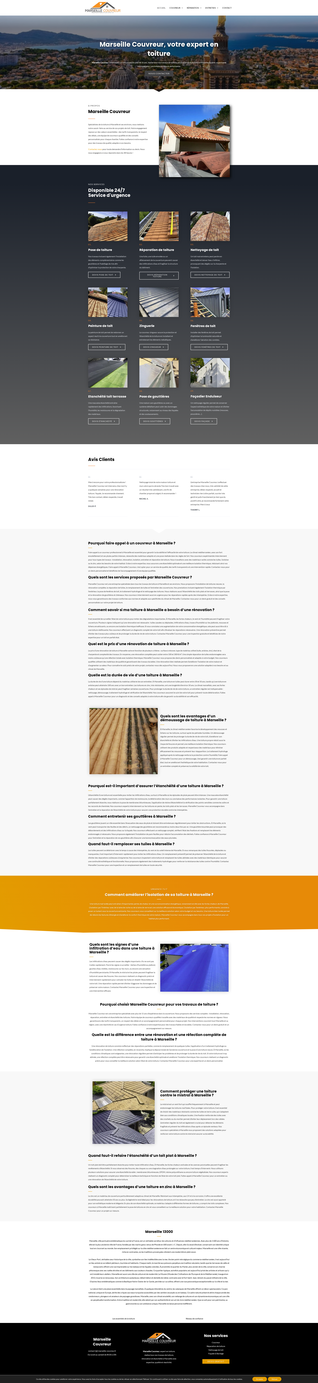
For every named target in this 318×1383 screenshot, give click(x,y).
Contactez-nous (95, 149)
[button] (181, 7)
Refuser (275, 1379)
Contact (227, 8)
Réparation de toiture (216, 1346)
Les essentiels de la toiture (123, 1318)
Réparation (193, 8)
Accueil (161, 8)
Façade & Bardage (216, 1353)
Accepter (259, 1379)
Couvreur (174, 8)
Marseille (93, 1241)
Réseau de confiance (194, 1318)
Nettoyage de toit (215, 1350)
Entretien (210, 8)
